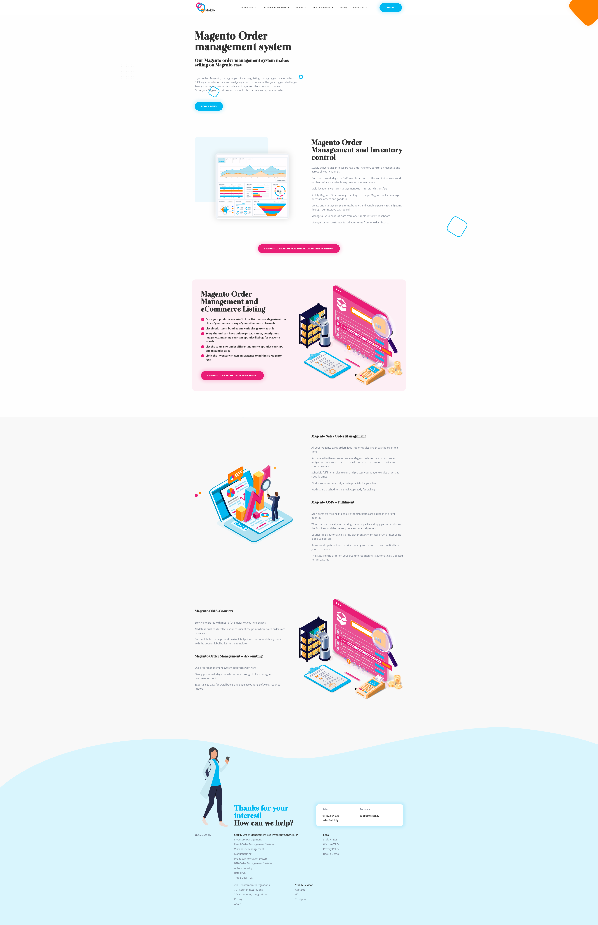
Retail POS (240, 873)
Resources (358, 7)
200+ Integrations (321, 7)
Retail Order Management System (254, 844)
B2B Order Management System (253, 863)
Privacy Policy (331, 849)
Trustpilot (301, 899)
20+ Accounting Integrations (250, 894)
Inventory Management (248, 839)
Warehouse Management (249, 849)
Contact (391, 7)
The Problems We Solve (274, 7)
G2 (296, 894)
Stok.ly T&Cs (330, 839)
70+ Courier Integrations (248, 889)
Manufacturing (243, 854)
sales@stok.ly (330, 820)
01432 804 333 (331, 815)
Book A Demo (209, 106)
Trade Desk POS (243, 877)
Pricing (343, 7)
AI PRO (299, 7)
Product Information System (251, 858)
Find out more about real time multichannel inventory (299, 248)
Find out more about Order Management (232, 375)
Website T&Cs (331, 844)
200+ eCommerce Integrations (252, 885)
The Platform (246, 7)
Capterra (300, 889)
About (237, 904)
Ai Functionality (243, 868)
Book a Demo (331, 854)
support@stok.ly (369, 815)
